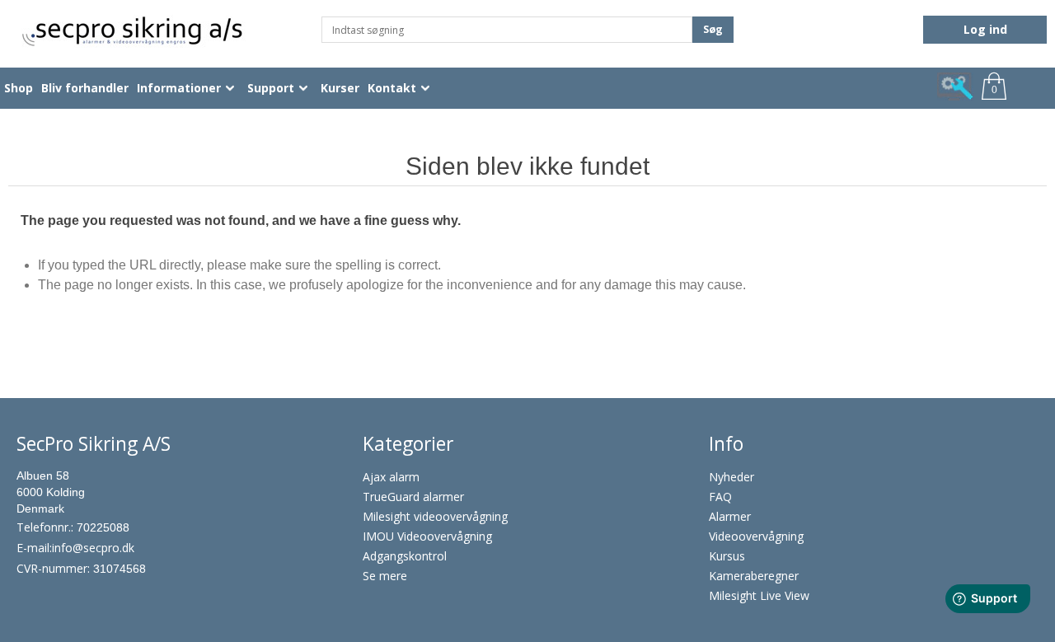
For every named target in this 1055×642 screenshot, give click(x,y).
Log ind (985, 29)
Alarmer (730, 516)
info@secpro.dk (93, 547)
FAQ (720, 496)
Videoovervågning (756, 536)
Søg (713, 29)
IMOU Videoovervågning (427, 536)
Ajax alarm (391, 477)
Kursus (727, 556)
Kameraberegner (754, 575)
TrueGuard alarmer (413, 496)
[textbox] (506, 29)
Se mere (385, 575)
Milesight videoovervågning (435, 516)
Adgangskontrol (405, 556)
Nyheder (731, 477)
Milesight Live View (759, 595)
